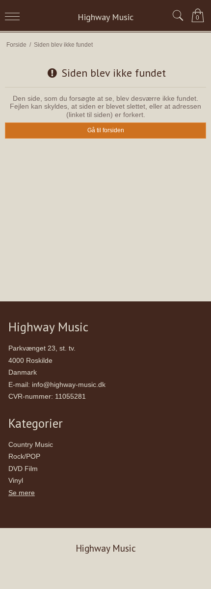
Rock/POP (24, 456)
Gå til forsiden (105, 130)
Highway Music (105, 17)
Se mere (21, 493)
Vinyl (15, 480)
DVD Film (23, 468)
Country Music (30, 444)
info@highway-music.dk (69, 384)
